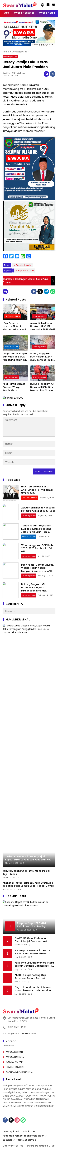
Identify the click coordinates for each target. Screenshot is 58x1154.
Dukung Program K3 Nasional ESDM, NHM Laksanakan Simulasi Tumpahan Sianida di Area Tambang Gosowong (42, 387)
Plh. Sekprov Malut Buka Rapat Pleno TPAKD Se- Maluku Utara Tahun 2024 (32, 952)
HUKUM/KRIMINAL (12, 316)
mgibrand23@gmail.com (22, 1033)
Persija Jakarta (24, 265)
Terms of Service (26, 1140)
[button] (42, 5)
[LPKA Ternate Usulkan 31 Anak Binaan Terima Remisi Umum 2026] (15, 312)
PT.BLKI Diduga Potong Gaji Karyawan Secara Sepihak (30, 977)
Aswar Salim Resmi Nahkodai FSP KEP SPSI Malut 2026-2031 (42, 326)
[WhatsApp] (52, 291)
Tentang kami (11, 1131)
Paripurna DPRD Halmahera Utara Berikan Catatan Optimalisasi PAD (34, 964)
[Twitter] (40, 291)
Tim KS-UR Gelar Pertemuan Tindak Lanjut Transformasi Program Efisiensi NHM (31, 940)
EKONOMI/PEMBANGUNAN (19, 1072)
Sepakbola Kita (26, 270)
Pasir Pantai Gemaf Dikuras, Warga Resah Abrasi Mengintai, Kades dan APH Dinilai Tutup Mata (15, 387)
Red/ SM (6, 73)
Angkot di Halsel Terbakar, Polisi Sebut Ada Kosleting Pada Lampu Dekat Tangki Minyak (28, 884)
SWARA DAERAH (12, 346)
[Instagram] (17, 1120)
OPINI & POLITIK (14, 1062)
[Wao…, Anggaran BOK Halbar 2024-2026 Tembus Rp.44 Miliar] (42, 343)
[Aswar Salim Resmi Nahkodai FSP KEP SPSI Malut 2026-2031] (42, 312)
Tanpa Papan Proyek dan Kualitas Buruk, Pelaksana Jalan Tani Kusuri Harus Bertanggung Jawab (15, 357)
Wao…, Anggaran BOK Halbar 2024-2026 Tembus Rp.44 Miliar (42, 357)
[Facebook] (34, 291)
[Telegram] (46, 291)
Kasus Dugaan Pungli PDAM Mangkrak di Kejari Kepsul (26, 872)
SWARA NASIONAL (15, 1057)
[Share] (52, 74)
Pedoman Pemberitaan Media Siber (23, 1135)
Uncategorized (10, 56)
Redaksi (7, 1140)
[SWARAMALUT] (20, 4)
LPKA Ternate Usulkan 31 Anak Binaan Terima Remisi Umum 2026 (15, 326)
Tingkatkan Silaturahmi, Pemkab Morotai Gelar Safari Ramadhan (33, 989)
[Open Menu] (48, 5)
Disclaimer (29, 1131)
